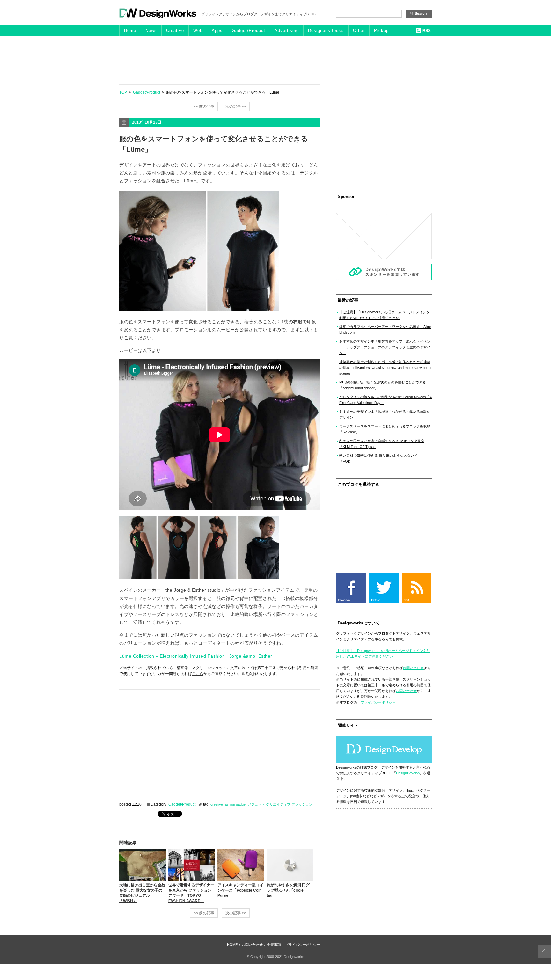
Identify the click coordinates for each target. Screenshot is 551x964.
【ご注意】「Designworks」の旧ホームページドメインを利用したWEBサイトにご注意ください (384, 315)
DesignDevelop (408, 773)
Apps (217, 30)
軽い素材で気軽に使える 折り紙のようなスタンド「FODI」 (378, 458)
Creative (175, 30)
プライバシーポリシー (378, 702)
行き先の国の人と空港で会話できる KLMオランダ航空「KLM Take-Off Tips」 (381, 444)
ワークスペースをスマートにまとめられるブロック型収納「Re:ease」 (384, 429)
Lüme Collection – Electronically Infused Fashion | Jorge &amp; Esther (195, 656)
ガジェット (256, 804)
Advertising (287, 30)
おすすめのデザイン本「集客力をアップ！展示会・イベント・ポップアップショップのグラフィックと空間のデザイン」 (384, 347)
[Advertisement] (275, 60)
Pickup (381, 30)
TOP (123, 92)
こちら (197, 673)
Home (130, 30)
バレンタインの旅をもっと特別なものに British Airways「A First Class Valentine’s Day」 (385, 400)
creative (216, 804)
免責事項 (274, 944)
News (151, 30)
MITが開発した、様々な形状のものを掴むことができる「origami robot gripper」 (382, 385)
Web (197, 30)
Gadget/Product (248, 30)
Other (359, 30)
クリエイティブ (278, 804)
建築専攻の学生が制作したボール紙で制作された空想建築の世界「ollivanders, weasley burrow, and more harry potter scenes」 (385, 367)
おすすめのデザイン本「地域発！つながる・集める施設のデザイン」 (384, 414)
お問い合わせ (413, 668)
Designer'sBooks (326, 30)
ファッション (301, 804)
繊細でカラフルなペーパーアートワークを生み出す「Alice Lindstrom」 (385, 329)
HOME (232, 944)
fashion (229, 804)
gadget (241, 804)
